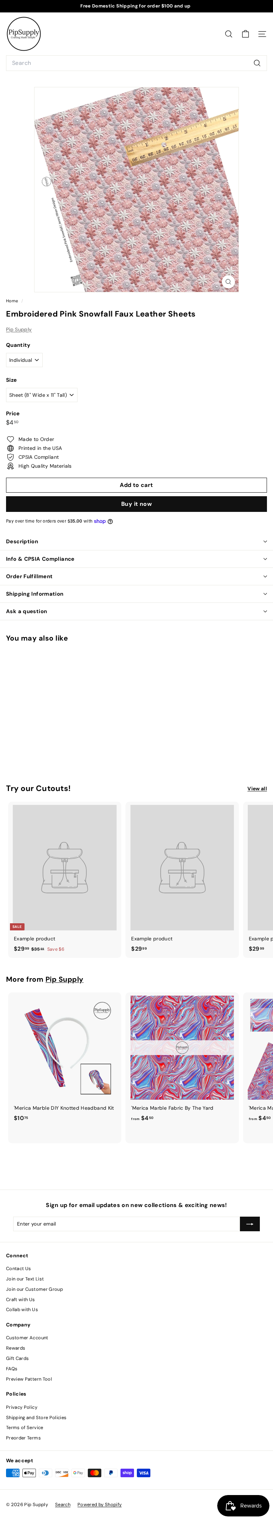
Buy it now (136, 504)
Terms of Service (24, 1427)
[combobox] (136, 63)
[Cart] (245, 34)
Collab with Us (22, 1309)
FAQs (11, 1369)
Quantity (18, 345)
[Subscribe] (250, 1224)
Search (62, 1504)
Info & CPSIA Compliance (40, 559)
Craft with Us (20, 1299)
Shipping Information (35, 593)
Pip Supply (19, 329)
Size (11, 380)
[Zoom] (228, 281)
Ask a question (26, 611)
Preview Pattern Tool (29, 1379)
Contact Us (18, 1268)
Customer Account (27, 1338)
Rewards (15, 1348)
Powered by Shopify (99, 1504)
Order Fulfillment (29, 576)
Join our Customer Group (34, 1289)
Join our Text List (25, 1279)
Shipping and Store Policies (36, 1417)
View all (257, 788)
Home (13, 301)
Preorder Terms (23, 1438)
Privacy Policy (21, 1407)
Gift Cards (17, 1358)
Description (22, 541)
